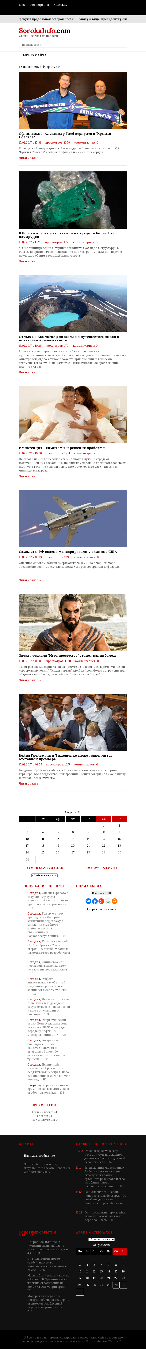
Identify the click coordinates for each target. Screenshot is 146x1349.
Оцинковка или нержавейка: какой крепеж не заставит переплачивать (47, 967)
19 (57, 845)
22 (103, 845)
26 (57, 852)
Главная (25, 67)
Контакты (60, 4)
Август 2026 (73, 812)
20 (73, 845)
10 (27, 839)
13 (73, 839)
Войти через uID (101, 893)
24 (27, 852)
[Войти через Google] (108, 901)
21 (88, 845)
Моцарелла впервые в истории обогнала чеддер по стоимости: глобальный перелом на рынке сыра (48, 1303)
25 (42, 852)
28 (88, 852)
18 (43, 845)
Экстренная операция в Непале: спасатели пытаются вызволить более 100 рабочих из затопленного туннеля (46, 1049)
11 (43, 839)
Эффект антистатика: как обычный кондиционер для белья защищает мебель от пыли (47, 986)
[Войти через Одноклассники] (114, 901)
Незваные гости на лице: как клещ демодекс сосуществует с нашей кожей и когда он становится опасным (48, 1006)
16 (119, 839)
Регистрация (39, 4)
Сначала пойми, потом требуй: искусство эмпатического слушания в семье (47, 1264)
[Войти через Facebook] (95, 901)
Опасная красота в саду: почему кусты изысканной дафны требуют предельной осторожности (47, 900)
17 (27, 845)
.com (45, 30)
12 (57, 839)
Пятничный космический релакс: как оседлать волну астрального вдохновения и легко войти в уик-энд (48, 1072)
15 (103, 839)
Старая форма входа (101, 909)
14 (88, 839)
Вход (22, 4)
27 (73, 852)
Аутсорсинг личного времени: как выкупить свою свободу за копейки (48, 1088)
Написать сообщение (39, 1155)
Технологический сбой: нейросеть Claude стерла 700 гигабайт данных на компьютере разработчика (48, 949)
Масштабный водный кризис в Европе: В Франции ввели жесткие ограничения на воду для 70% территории (48, 1283)
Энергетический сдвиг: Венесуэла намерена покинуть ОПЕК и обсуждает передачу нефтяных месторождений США (48, 1027)
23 (119, 845)
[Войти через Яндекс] (101, 901)
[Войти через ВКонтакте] (88, 901)
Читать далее (30, 158)
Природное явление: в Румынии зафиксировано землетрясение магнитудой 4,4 (47, 1247)
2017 (36, 67)
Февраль (48, 67)
